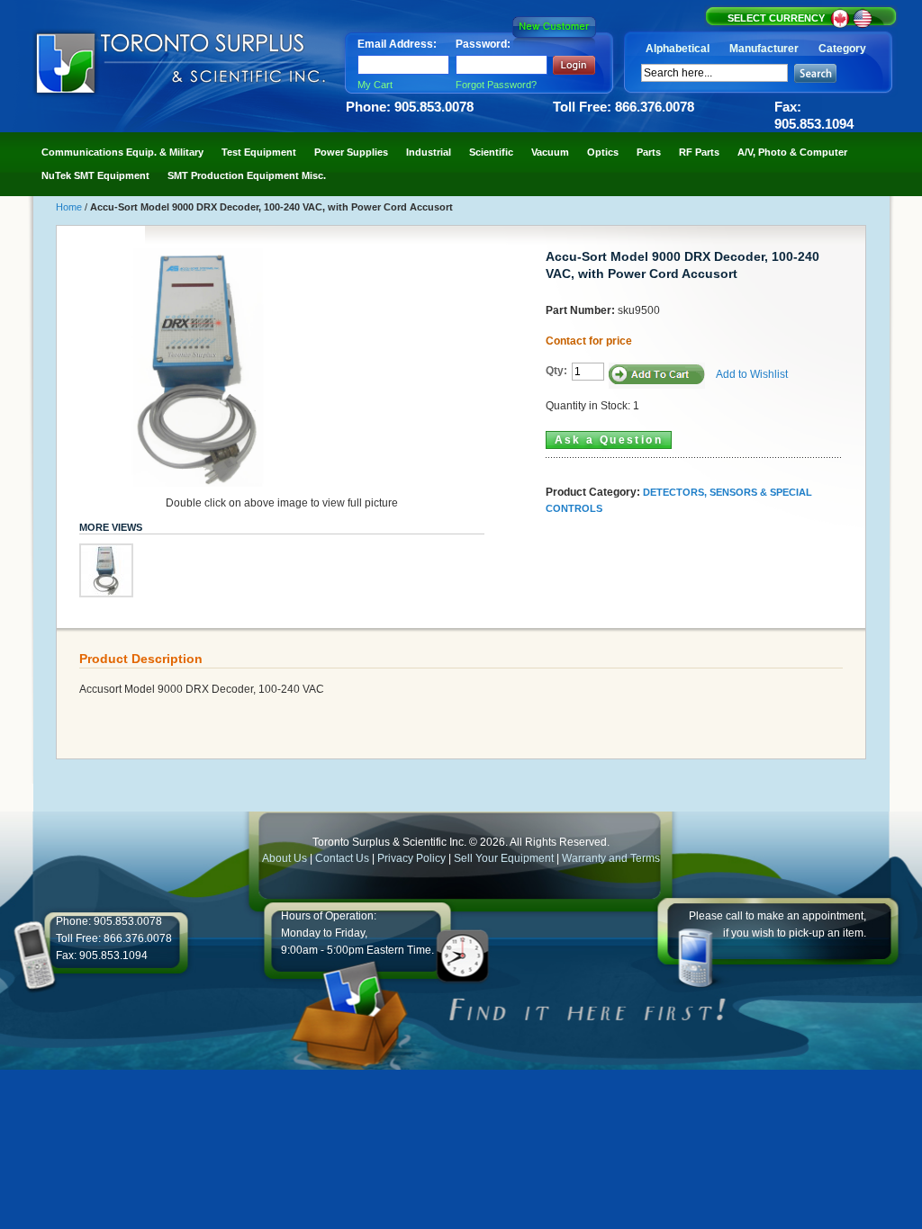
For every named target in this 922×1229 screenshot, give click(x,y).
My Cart (375, 84)
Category (842, 48)
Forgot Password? (496, 84)
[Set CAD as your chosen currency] (841, 25)
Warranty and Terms (611, 858)
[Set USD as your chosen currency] (862, 25)
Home (70, 207)
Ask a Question (609, 440)
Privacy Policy (411, 858)
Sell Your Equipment (505, 858)
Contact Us (342, 858)
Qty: (556, 370)
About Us (284, 858)
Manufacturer (764, 48)
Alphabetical (678, 48)
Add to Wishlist (752, 374)
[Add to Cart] (657, 376)
